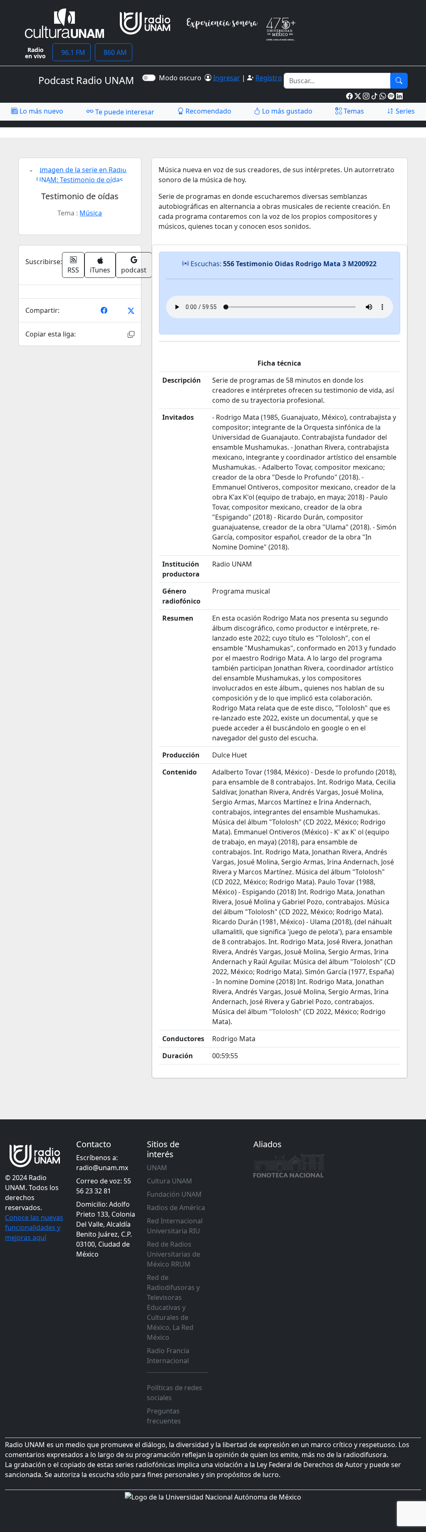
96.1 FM (71, 52)
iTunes (100, 270)
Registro (268, 77)
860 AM (113, 52)
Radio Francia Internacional (168, 1355)
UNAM (157, 1167)
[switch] (149, 77)
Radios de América (176, 1207)
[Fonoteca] (288, 1165)
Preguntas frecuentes (164, 1416)
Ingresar (226, 77)
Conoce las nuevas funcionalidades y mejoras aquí (34, 1227)
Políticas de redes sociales (174, 1392)
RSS (73, 270)
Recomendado (207, 111)
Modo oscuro (182, 77)
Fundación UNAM (174, 1194)
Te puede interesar (124, 111)
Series (404, 111)
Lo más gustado (286, 111)
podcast (133, 270)
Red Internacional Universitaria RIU (175, 1225)
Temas (353, 111)
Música (90, 213)
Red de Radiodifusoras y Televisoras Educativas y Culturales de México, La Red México (173, 1307)
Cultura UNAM (169, 1181)
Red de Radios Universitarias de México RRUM (173, 1254)
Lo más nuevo (40, 111)
